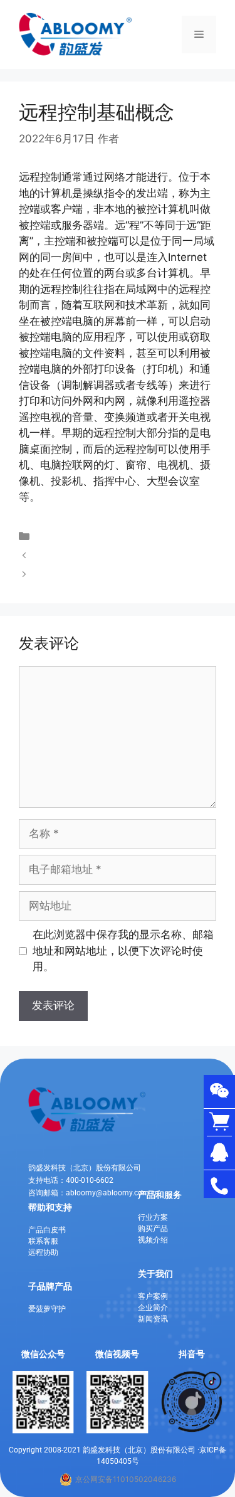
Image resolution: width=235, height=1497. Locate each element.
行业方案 (153, 1217)
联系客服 (43, 1241)
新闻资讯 (153, 1319)
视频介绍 (153, 1239)
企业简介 (153, 1307)
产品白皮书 (47, 1229)
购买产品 (153, 1228)
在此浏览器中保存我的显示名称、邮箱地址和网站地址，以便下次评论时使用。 (123, 950)
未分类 (52, 536)
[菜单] (199, 34)
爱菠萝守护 (47, 1308)
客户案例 (153, 1296)
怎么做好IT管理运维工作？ (99, 574)
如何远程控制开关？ (84, 555)
